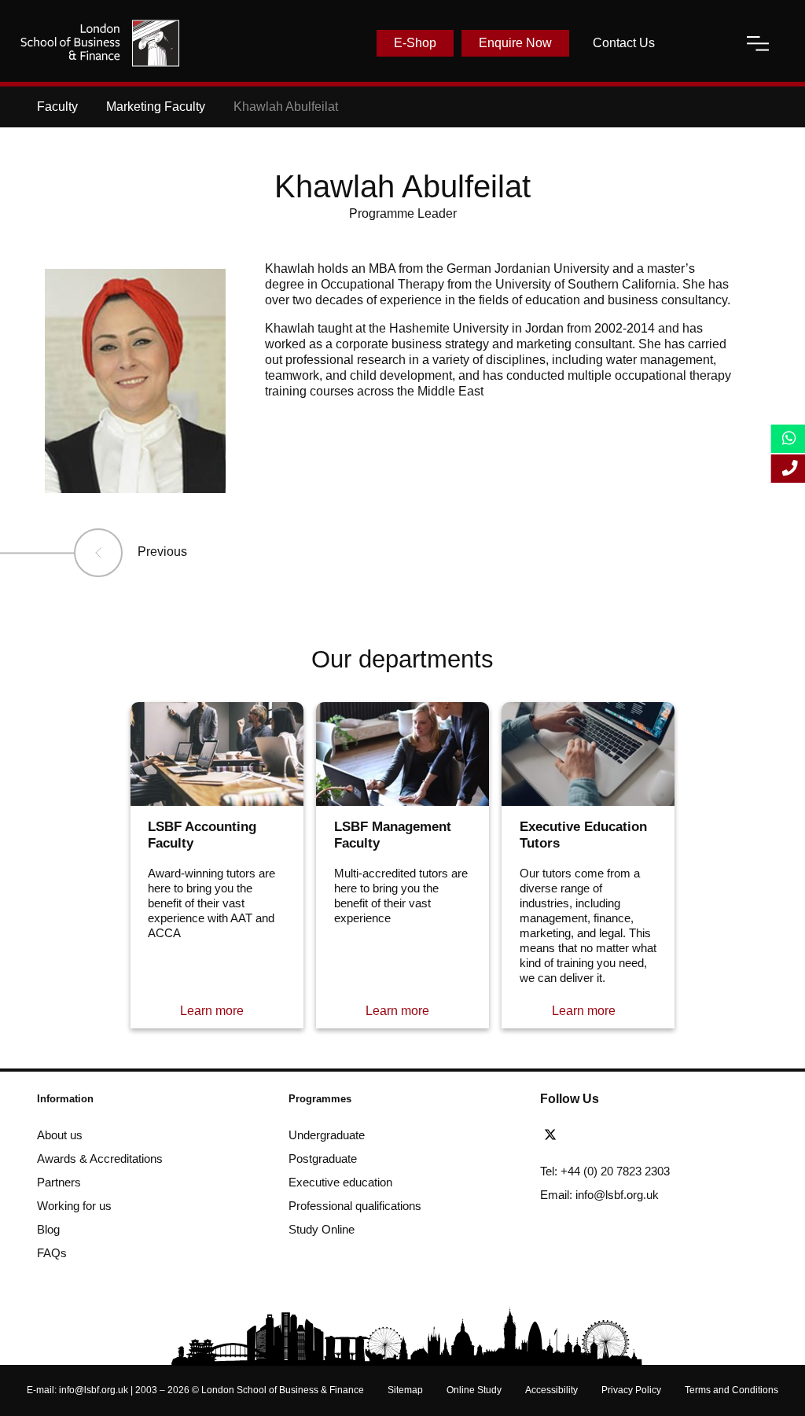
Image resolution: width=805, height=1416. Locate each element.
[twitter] (554, 1135)
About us (60, 1135)
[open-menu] (757, 43)
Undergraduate (327, 1135)
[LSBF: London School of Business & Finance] (100, 43)
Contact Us (624, 43)
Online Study (474, 1390)
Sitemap (405, 1390)
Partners (59, 1182)
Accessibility (551, 1390)
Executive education (340, 1182)
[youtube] (639, 1135)
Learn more (212, 1010)
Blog (48, 1229)
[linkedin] (611, 1135)
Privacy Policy (631, 1390)
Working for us (74, 1205)
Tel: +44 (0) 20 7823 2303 (605, 1171)
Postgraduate (323, 1158)
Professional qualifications (355, 1205)
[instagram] (663, 1135)
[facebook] (582, 1135)
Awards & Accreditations (100, 1158)
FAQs (52, 1253)
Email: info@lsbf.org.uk (599, 1194)
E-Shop (415, 43)
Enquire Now (515, 43)
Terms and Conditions (731, 1390)
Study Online (322, 1229)
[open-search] (700, 43)
